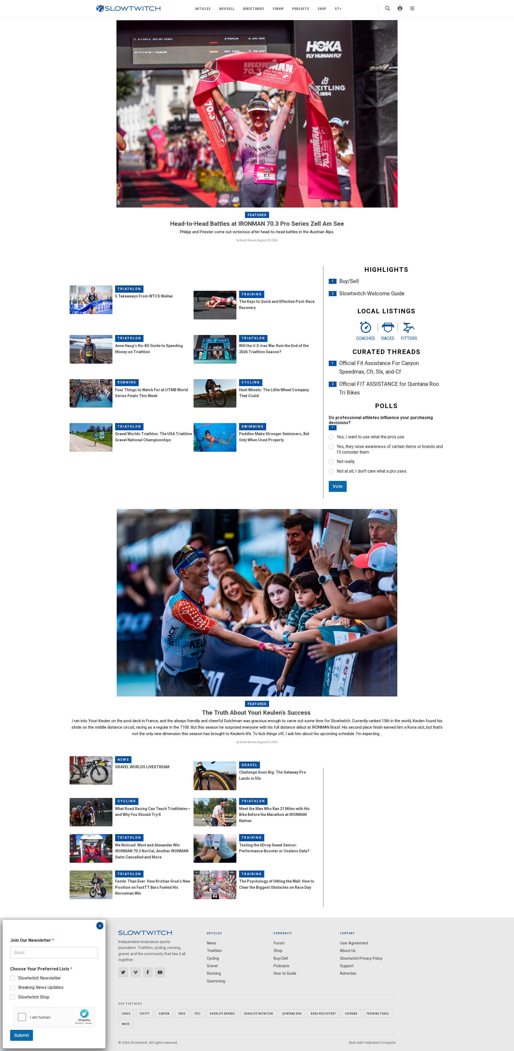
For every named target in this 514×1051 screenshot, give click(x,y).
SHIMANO (351, 1013)
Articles (203, 8)
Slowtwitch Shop (34, 997)
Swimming (252, 426)
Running (127, 382)
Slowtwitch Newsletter (39, 978)
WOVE (126, 1024)
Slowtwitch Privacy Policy (361, 958)
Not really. (346, 461)
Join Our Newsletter (32, 940)
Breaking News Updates (40, 987)
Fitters (409, 338)
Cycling (250, 382)
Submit (21, 1035)
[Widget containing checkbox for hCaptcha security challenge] (54, 1017)
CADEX (126, 1013)
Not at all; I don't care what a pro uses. (372, 471)
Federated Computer (380, 1043)
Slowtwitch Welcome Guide (372, 293)
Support (347, 966)
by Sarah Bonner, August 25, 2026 (257, 742)
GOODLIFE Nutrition (258, 1013)
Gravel (249, 765)
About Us (348, 950)
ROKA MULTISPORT (323, 1013)
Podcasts (300, 8)
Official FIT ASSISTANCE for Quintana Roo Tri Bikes (389, 388)
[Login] (400, 8)
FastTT (145, 1013)
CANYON (164, 1013)
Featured (257, 215)
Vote (338, 486)
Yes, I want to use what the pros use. (371, 436)
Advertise (348, 973)
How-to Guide (285, 973)
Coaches (365, 338)
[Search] (387, 8)
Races (387, 338)
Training (251, 294)
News (123, 760)
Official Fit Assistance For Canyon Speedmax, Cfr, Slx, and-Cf (379, 367)
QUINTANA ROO (292, 1013)
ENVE (182, 1013)
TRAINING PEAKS (377, 1013)
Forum (278, 8)
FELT (198, 1013)
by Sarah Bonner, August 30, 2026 (257, 240)
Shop (322, 8)
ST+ (338, 8)
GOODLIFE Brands (222, 1013)
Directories (253, 8)
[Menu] (412, 8)
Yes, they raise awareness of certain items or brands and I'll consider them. (390, 449)
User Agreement (354, 943)
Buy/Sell (227, 8)
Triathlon (129, 289)
